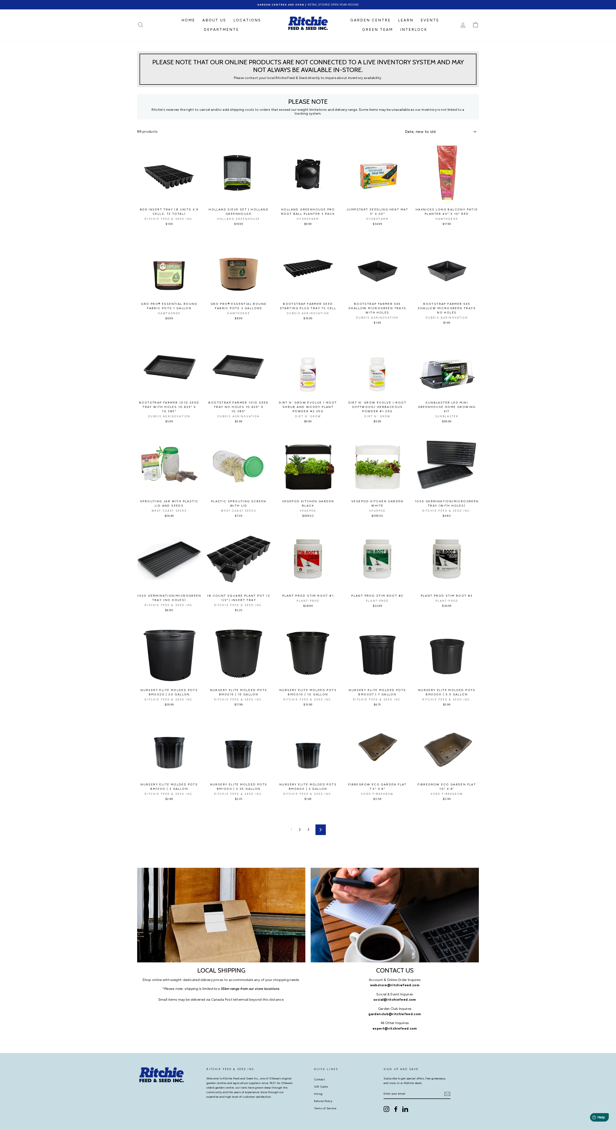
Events (430, 20)
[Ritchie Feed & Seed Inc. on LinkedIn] (405, 1109)
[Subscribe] (447, 1094)
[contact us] (395, 915)
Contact (319, 1079)
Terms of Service (325, 1108)
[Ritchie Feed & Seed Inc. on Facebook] (396, 1109)
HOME (188, 20)
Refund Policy (323, 1101)
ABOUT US (214, 20)
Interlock (413, 29)
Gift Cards (321, 1086)
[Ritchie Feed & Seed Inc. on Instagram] (386, 1109)
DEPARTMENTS (221, 29)
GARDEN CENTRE (370, 20)
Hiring (318, 1094)
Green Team (377, 29)
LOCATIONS (247, 20)
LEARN (405, 20)
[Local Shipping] (221, 915)
